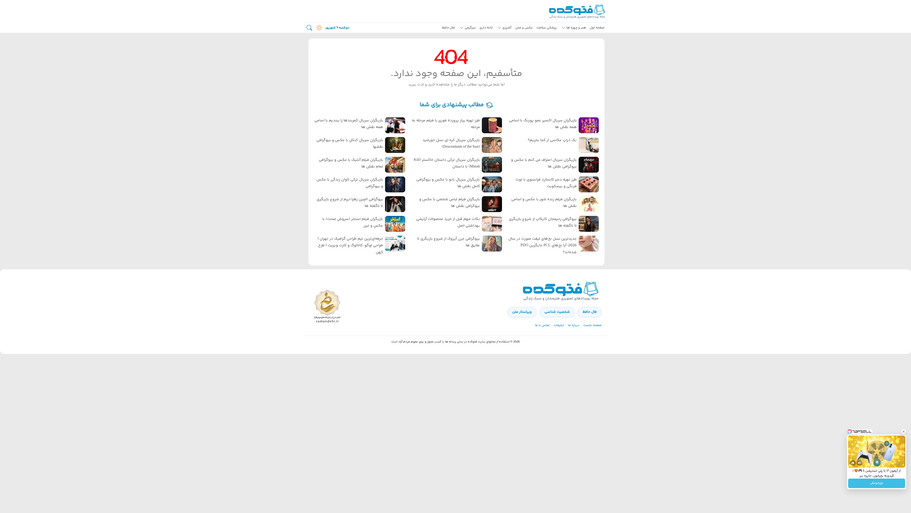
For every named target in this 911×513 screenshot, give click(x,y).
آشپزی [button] (506, 27)
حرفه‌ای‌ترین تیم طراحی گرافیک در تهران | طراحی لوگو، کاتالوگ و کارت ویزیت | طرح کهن (350, 246)
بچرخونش (876, 483)
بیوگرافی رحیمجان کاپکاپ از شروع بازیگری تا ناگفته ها (543, 222)
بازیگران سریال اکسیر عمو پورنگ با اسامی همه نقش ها (543, 124)
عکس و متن (524, 27)
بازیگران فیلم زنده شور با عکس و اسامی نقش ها (544, 202)
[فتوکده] (577, 11)
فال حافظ (448, 27)
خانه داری (486, 27)
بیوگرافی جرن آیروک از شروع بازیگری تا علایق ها (448, 242)
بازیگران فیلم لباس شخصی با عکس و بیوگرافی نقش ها (449, 202)
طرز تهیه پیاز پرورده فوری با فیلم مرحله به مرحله (446, 124)
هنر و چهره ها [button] (576, 27)
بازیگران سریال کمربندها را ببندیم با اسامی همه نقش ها (348, 124)
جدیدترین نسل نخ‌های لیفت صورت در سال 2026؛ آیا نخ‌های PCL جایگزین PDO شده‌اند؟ (542, 246)
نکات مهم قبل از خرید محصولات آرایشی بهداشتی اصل (448, 222)
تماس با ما (542, 325)
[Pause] (853, 463)
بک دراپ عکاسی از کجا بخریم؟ (552, 140)
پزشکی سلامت (546, 27)
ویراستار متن (522, 312)
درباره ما (573, 325)
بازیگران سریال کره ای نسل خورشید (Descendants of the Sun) (451, 143)
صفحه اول (597, 27)
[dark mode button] (318, 28)
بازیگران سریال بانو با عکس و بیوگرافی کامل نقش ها (448, 183)
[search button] (309, 28)
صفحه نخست (592, 325)
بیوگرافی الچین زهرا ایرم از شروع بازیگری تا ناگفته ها (350, 202)
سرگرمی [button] (470, 27)
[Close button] (903, 431)
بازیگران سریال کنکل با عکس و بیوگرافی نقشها (349, 143)
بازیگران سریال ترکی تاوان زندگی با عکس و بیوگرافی (349, 183)
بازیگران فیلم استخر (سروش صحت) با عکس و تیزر (352, 222)
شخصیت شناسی (557, 312)
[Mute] (859, 463)
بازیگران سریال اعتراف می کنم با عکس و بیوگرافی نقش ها (544, 163)
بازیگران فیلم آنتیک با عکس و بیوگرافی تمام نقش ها (351, 163)
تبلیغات (558, 325)
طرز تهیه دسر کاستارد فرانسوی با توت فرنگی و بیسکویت (546, 183)
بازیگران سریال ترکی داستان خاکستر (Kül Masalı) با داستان (447, 163)
